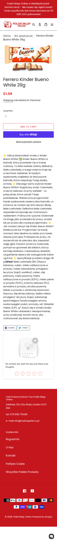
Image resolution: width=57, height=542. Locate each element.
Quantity (8, 110)
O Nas (9, 447)
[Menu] (52, 24)
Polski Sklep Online (22, 516)
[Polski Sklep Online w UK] (17, 24)
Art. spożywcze (23, 35)
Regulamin (12, 439)
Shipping (8, 100)
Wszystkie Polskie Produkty (22, 472)
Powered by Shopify (42, 516)
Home (7, 35)
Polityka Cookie (15, 464)
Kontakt (10, 455)
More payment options (28, 141)
